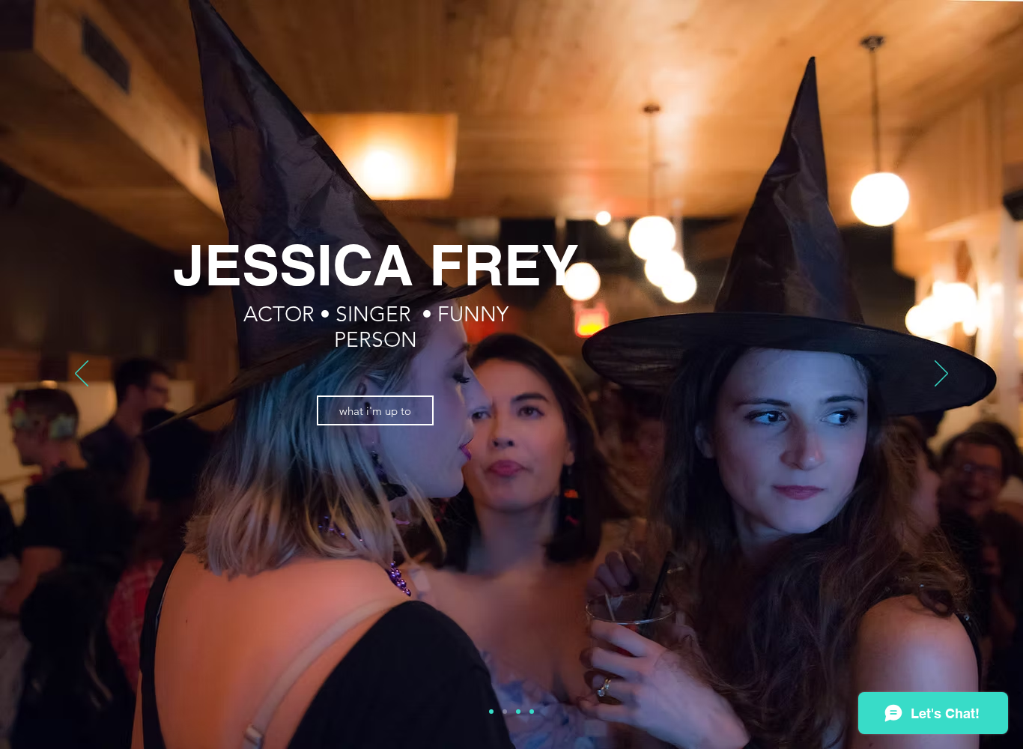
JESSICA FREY (376, 264)
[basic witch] (505, 711)
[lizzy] (531, 711)
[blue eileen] (491, 711)
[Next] (941, 374)
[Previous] (81, 374)
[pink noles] (518, 711)
